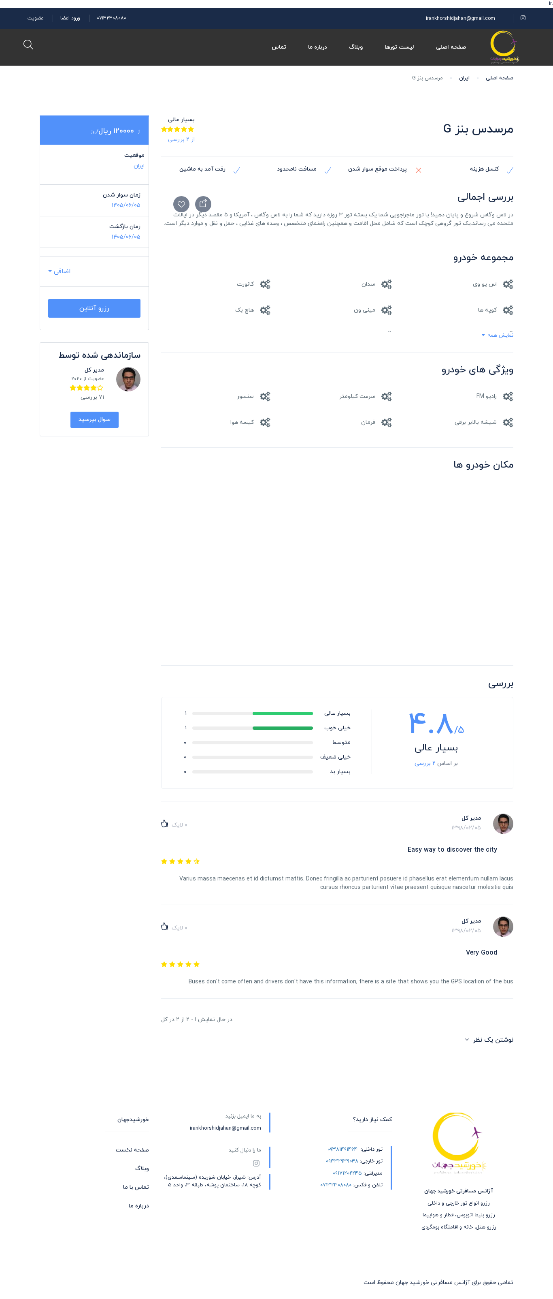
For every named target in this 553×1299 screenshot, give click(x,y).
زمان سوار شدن (121, 195)
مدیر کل (94, 370)
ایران (464, 78)
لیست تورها (399, 47)
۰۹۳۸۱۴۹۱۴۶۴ (342, 1149)
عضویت (36, 18)
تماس (279, 47)
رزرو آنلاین (94, 308)
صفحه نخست (132, 1150)
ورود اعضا (70, 18)
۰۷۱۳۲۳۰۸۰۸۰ (111, 18)
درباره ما (317, 47)
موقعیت (134, 155)
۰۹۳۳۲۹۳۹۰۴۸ (342, 1161)
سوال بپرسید (95, 419)
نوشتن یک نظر (492, 1040)
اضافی (61, 271)
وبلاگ (356, 47)
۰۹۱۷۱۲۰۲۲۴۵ (347, 1173)
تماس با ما (136, 1187)
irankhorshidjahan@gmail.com (460, 18)
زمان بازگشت (124, 227)
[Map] (337, 574)
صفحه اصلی (451, 47)
